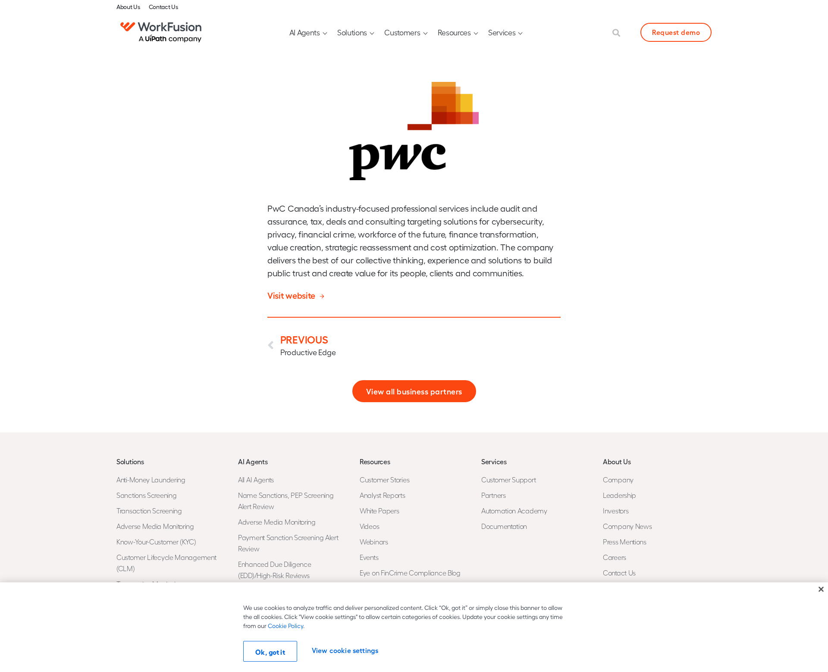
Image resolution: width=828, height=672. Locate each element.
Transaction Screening (149, 510)
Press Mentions (624, 542)
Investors (615, 510)
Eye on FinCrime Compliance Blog (410, 573)
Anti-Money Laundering (150, 479)
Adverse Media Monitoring (155, 526)
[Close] (821, 589)
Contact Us (163, 6)
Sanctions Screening (146, 495)
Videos (369, 526)
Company (618, 479)
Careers (614, 557)
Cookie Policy (285, 625)
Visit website (291, 295)
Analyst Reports (382, 495)
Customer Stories (384, 479)
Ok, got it (270, 651)
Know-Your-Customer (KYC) (156, 542)
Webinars (374, 542)
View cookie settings (345, 650)
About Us (128, 6)
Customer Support (508, 479)
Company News (627, 526)
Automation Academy (514, 510)
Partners (493, 495)
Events (369, 557)
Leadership (619, 495)
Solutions (352, 32)
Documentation (504, 526)
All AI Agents (256, 479)
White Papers (379, 510)
